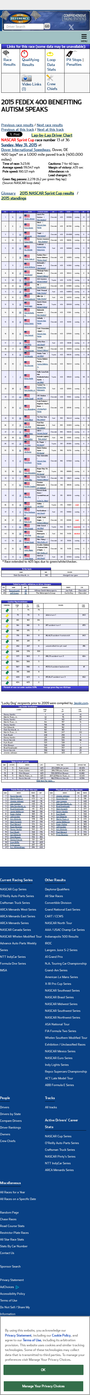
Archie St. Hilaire (42, 500)
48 (20, 217)
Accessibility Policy (12, 1294)
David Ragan (28, 306)
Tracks (50, 1098)
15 (20, 280)
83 (20, 471)
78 (20, 257)
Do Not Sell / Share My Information (15, 1311)
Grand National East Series (62, 909)
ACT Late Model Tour (59, 1078)
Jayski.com (81, 703)
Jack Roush (40, 344)
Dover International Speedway (25, 149)
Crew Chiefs (8, 1141)
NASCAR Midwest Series (61, 1004)
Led (83, 211)
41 (20, 461)
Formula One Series (13, 963)
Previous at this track (17, 129)
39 (26, 590)
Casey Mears (28, 433)
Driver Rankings (10, 1127)
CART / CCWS (54, 916)
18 (20, 505)
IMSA (3, 970)
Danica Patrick (29, 323)
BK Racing (40, 445)
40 (20, 397)
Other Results (55, 880)
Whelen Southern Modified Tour (66, 1038)
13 (20, 432)
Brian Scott (28, 521)
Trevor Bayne (28, 558)
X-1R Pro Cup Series (58, 984)
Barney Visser (42, 260)
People (5, 1098)
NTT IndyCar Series (13, 957)
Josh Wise (27, 535)
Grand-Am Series (56, 970)
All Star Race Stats (12, 1239)
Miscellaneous (10, 1183)
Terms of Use (8, 1300)
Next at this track (50, 129)
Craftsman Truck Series (15, 903)
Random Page (9, 1212)
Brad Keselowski (29, 299)
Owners (5, 1134)
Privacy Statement (12, 1280)
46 (20, 540)
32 (20, 495)
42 (20, 234)
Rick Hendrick (41, 219)
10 (20, 322)
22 (20, 291)
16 (20, 343)
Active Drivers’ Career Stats (61, 1123)
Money (68, 211)
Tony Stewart (28, 335)
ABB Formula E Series (59, 1085)
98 (20, 533)
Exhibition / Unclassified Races (65, 1044)
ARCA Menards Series (14, 923)
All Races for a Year (12, 1192)
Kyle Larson (28, 236)
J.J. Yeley (27, 445)
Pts (88, 211)
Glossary (8, 193)
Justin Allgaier (28, 550)
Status (76, 211)
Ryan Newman (29, 350)
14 (20, 333)
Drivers (4, 1107)
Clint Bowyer (28, 281)
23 (20, 443)
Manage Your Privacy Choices (43, 1386)
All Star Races (54, 896)
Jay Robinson (41, 487)
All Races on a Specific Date (18, 1199)
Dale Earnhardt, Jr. (29, 314)
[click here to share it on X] (72, 27)
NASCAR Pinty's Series (60, 1156)
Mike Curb (40, 536)
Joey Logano (28, 293)
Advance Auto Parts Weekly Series (18, 947)
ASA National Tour (57, 1024)
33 (20, 520)
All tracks (51, 1107)
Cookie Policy (61, 1335)
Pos (5, 211)
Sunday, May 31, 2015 (19, 145)
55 (20, 304)
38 (20, 418)
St (12, 211)
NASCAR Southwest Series (62, 1011)
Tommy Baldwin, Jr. (42, 365)
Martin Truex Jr (29, 259)
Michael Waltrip (42, 281)
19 (20, 354)
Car (53, 211)
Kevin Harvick (28, 227)
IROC (48, 943)
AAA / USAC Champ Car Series (65, 930)
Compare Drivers (11, 1121)
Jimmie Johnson (29, 218)
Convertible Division (58, 903)
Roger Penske (41, 293)
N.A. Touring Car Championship (66, 963)
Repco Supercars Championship (66, 1071)
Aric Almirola (28, 249)
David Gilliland (28, 419)
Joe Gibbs (40, 356)
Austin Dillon (28, 479)
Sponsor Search (10, 1266)
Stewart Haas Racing (41, 226)
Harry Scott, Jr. (42, 542)
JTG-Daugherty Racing (42, 410)
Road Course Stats (12, 1226)
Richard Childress (42, 276)
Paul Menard (28, 274)
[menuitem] (22, 1287)
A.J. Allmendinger (30, 409)
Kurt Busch (28, 462)
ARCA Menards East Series (17, 916)
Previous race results (17, 125)
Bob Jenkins (41, 419)
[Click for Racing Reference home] (45, 20)
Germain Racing (42, 433)
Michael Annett (29, 542)
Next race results (50, 125)
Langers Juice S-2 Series (61, 950)
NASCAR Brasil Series (59, 997)
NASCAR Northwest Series (62, 1017)
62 (20, 485)
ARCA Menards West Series (18, 909)
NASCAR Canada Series (15, 930)
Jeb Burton (27, 452)
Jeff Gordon (28, 287)
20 (20, 527)
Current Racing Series (16, 880)
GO (47, 26)
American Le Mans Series (61, 977)
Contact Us (7, 1253)
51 (20, 548)
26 (20, 450)
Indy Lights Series (57, 1065)
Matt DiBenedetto (30, 473)
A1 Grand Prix (54, 957)
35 (20, 425)
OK (43, 1370)
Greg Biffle (27, 344)
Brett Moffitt (28, 439)
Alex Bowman (28, 365)
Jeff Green (14, 593)
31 (20, 349)
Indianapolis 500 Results (61, 936)
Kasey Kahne (28, 241)
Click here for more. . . (45, 781)
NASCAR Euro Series (58, 1058)
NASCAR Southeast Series (62, 990)
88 (20, 312)
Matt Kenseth (28, 528)
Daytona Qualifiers (57, 889)
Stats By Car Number (14, 1246)
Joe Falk (39, 398)
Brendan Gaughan (30, 486)
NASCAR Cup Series (13, 889)
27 (20, 273)
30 (25, 593)
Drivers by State (10, 1114)
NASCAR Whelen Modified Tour (21, 936)
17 (20, 512)
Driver (30, 211)
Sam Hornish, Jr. (29, 390)
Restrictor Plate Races (14, 1233)
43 (20, 248)
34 (20, 437)
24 (20, 286)
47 (20, 407)
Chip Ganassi (41, 235)
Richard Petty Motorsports (41, 248)
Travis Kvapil (14, 590)
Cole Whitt (27, 426)
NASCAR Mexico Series (60, 1051)
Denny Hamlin (28, 378)
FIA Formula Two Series (60, 1031)
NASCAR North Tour (58, 923)
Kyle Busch (28, 506)
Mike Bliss (27, 497)
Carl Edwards (28, 356)
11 (20, 377)
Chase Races (8, 1219)
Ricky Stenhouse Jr (29, 513)
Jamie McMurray (29, 267)
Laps (61, 211)
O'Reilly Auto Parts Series (17, 896)
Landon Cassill (28, 398)
